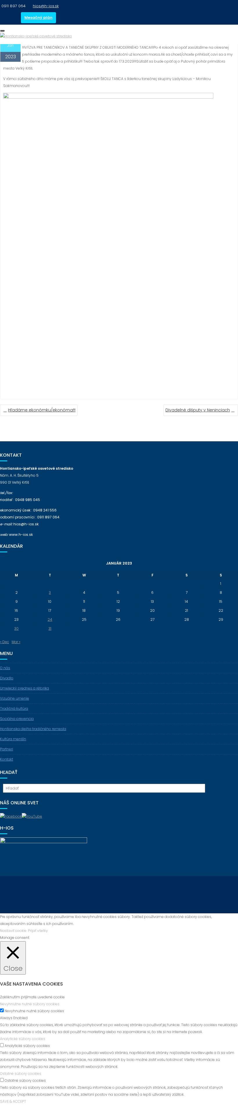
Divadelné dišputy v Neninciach (197, 410)
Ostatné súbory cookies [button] (20, 1073)
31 (49, 628)
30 (16, 628)
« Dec (4, 641)
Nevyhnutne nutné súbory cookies (34, 1010)
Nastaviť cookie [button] (13, 930)
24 (50, 619)
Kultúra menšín (13, 738)
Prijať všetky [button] (38, 930)
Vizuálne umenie (14, 698)
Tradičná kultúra (14, 708)
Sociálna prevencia (17, 718)
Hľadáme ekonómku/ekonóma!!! (41, 410)
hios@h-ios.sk (46, 6)
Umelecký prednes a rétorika (24, 688)
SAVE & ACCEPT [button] (13, 1101)
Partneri (6, 749)
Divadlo (6, 678)
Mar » (16, 641)
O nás (5, 667)
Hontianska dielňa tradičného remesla (33, 728)
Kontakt (6, 759)
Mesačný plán (38, 17)
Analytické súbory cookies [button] (22, 1038)
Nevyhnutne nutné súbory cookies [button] (29, 1003)
